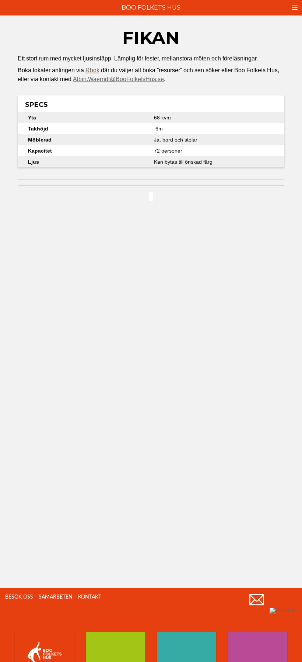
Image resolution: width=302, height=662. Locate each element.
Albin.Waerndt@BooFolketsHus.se (118, 79)
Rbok (92, 70)
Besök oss (19, 597)
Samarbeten (56, 597)
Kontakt (89, 597)
